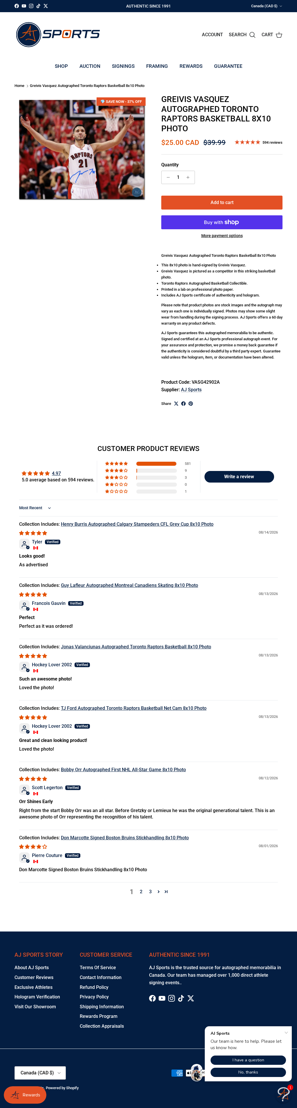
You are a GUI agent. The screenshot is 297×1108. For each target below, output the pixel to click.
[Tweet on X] (176, 403)
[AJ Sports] (58, 34)
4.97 (56, 473)
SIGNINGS (123, 66)
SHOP (61, 66)
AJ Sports (191, 389)
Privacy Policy (94, 997)
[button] (116, 464)
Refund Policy (94, 987)
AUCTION (89, 66)
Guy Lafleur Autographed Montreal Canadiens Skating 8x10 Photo (129, 585)
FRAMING (157, 66)
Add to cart (222, 202)
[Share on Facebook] (183, 403)
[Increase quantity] (189, 177)
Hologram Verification (37, 997)
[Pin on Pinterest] (191, 403)
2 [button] (141, 891)
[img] (33, 533)
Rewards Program (98, 1016)
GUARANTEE (228, 66)
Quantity (170, 165)
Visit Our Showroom (35, 1006)
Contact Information (101, 977)
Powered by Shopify (62, 1088)
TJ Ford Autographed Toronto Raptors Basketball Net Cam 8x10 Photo (134, 708)
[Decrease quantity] (167, 177)
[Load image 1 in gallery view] (81, 149)
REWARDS (191, 66)
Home (19, 86)
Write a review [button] (239, 476)
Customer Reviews (34, 977)
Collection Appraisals (102, 1026)
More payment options (222, 235)
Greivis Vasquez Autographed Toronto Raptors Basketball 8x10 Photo (87, 86)
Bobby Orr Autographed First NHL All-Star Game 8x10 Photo (123, 769)
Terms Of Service (98, 967)
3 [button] (150, 891)
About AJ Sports (32, 967)
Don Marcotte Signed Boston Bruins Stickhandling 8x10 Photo (125, 837)
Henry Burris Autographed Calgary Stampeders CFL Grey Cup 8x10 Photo (137, 524)
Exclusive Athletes (33, 987)
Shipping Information (102, 1006)
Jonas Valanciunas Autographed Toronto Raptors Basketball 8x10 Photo (136, 646)
